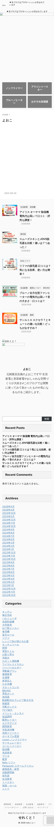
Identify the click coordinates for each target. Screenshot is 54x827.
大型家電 (7, 624)
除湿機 (5, 749)
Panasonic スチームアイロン (18, 765)
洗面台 (5, 657)
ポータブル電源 (10, 736)
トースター (8, 782)
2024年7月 (8, 536)
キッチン (7, 611)
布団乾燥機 (8, 621)
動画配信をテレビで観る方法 (17, 700)
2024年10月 (9, 526)
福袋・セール (9, 785)
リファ (5, 638)
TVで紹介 (7, 709)
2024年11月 (8, 522)
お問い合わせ (28, 807)
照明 (4, 647)
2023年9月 (8, 562)
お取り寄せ (8, 654)
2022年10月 (9, 595)
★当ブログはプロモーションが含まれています (27, 813)
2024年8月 (8, 532)
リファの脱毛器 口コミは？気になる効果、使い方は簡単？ (35, 269)
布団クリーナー (10, 732)
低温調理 (7, 716)
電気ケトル (8, 651)
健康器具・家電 (10, 769)
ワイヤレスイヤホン (13, 664)
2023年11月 (8, 555)
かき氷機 (7, 683)
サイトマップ (42, 807)
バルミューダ (9, 618)
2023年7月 (8, 568)
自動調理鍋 (8, 772)
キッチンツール (10, 644)
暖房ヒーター (9, 719)
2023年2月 (8, 582)
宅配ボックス (9, 706)
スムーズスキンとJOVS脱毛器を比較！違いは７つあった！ (35, 243)
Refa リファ (8, 762)
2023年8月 (8, 565)
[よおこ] (22, 159)
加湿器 (5, 696)
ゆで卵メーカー (10, 628)
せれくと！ (27, 817)
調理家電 (7, 726)
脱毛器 (5, 775)
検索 (46, 418)
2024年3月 (8, 542)
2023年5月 (8, 575)
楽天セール (8, 634)
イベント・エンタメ (13, 713)
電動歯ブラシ (9, 670)
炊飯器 (5, 703)
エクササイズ (9, 723)
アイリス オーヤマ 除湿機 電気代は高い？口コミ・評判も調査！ (35, 216)
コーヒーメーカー (11, 746)
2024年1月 (8, 549)
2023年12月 (9, 552)
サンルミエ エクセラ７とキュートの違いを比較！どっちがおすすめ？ (35, 323)
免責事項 (40, 804)
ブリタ (5, 755)
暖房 (4, 759)
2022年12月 (9, 588)
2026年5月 (8, 506)
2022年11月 (8, 591)
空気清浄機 (8, 729)
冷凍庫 (5, 677)
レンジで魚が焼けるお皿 (15, 641)
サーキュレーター (11, 742)
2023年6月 (8, 572)
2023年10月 (9, 559)
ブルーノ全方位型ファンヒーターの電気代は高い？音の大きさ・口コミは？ (35, 296)
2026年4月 (8, 509)
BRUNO (6, 690)
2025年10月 (9, 513)
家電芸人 (7, 680)
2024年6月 (8, 539)
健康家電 (7, 674)
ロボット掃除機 (10, 661)
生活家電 (7, 778)
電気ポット (8, 693)
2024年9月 (8, 529)
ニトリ (5, 788)
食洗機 (5, 631)
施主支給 (7, 615)
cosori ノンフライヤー (14, 739)
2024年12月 (9, 519)
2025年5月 (8, 516)
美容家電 (7, 752)
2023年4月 (8, 578)
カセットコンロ (10, 687)
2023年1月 (8, 585)
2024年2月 (8, 545)
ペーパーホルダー (11, 667)
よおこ (8, 148)
